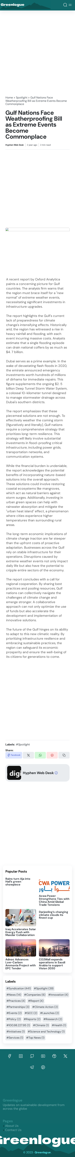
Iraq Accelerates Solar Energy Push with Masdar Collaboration (20, 932)
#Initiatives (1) (15, 1031)
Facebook (15, 755)
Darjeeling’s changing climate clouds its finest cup (53, 915)
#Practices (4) (15, 1001)
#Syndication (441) (18, 988)
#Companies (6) (34, 995)
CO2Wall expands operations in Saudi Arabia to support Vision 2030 (52, 964)
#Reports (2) (32, 1019)
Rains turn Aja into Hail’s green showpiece (17, 882)
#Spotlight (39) (44, 988)
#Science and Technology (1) (46, 1031)
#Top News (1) (35, 1037)
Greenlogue (18, 5)
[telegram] (43, 1067)
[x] (65, 1056)
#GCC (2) (31, 1013)
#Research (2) (52, 1019)
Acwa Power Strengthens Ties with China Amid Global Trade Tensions (54, 900)
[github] (32, 1056)
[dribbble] (54, 1056)
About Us (11, 1126)
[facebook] (9, 1056)
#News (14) (13, 995)
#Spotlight (23, 744)
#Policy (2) (13, 1019)
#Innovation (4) (58, 995)
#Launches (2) (49, 1013)
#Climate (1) (41, 1025)
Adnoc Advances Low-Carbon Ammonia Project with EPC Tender (20, 964)
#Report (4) (35, 1001)
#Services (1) (14, 1037)
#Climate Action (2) (45, 1007)
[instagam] (21, 1056)
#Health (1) (59, 1025)
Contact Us (13, 1130)
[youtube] (43, 1056)
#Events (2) (14, 1013)
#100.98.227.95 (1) (18, 1025)
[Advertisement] (37, 52)
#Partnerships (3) (17, 1007)
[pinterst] (32, 1067)
